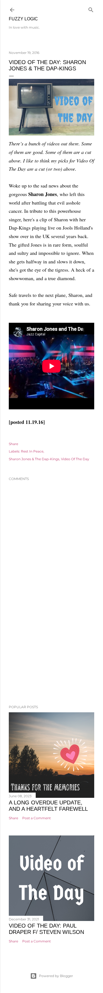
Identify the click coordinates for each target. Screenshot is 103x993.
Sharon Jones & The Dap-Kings (34, 459)
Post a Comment (36, 818)
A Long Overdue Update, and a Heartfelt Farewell (48, 805)
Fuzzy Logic (23, 18)
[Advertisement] (51, 656)
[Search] (91, 8)
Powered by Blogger (56, 976)
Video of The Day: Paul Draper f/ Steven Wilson (46, 929)
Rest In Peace (32, 451)
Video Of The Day (75, 459)
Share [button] (13, 444)
